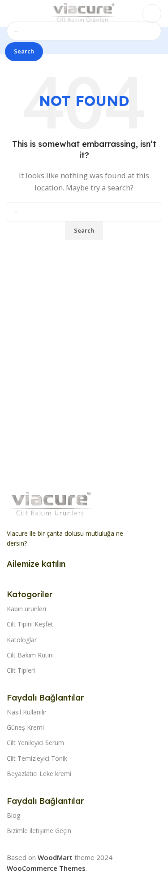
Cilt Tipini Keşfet (30, 624)
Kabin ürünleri (26, 608)
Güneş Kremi (25, 727)
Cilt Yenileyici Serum (35, 742)
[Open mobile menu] (10, 13)
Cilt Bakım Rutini (30, 655)
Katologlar (22, 639)
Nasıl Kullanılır (27, 712)
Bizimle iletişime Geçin (39, 830)
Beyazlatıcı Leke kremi (39, 773)
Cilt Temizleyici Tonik (37, 758)
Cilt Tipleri (21, 670)
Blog (13, 815)
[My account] (152, 13)
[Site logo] (83, 12)
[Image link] (51, 503)
